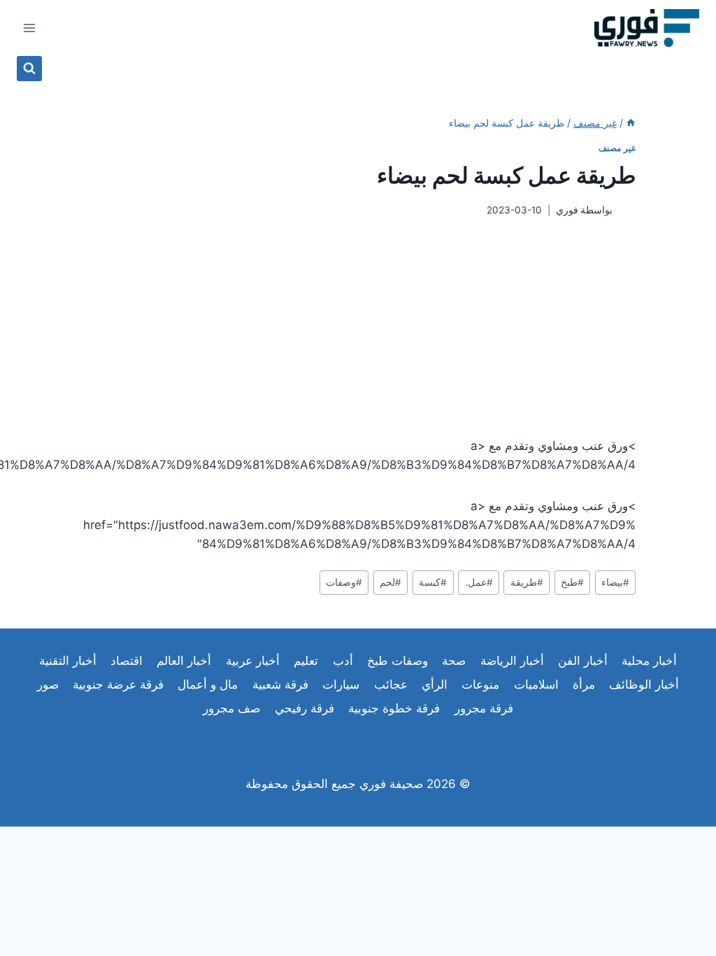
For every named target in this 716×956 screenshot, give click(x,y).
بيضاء (615, 582)
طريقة (526, 582)
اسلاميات (536, 684)
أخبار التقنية (67, 661)
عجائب (391, 684)
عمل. (479, 582)
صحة (454, 661)
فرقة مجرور (483, 708)
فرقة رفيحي (304, 708)
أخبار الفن (583, 661)
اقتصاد (126, 661)
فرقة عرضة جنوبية (118, 684)
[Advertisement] (358, 327)
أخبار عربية (253, 661)
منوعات (480, 684)
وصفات (344, 582)
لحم (390, 582)
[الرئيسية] (631, 123)
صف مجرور (231, 708)
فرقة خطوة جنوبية (394, 708)
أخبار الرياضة (512, 661)
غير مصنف (617, 148)
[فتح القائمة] (30, 27)
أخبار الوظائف (644, 684)
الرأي (435, 684)
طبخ (572, 582)
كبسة (433, 582)
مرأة (584, 684)
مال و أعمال (208, 684)
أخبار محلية (649, 661)
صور (48, 684)
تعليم (306, 661)
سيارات (340, 684)
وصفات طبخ (397, 661)
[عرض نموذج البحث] (29, 68)
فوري (567, 210)
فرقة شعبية (280, 684)
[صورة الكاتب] (627, 210)
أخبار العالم (184, 661)
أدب (343, 661)
